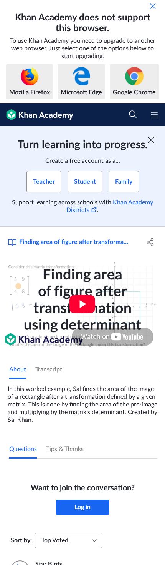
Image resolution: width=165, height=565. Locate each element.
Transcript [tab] (48, 369)
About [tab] (17, 369)
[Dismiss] (153, 6)
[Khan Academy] (36, 115)
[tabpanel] (82, 401)
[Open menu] (154, 114)
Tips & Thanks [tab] (65, 449)
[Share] (150, 242)
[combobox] (68, 540)
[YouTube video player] (82, 304)
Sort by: (21, 540)
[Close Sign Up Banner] (151, 140)
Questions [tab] (23, 449)
